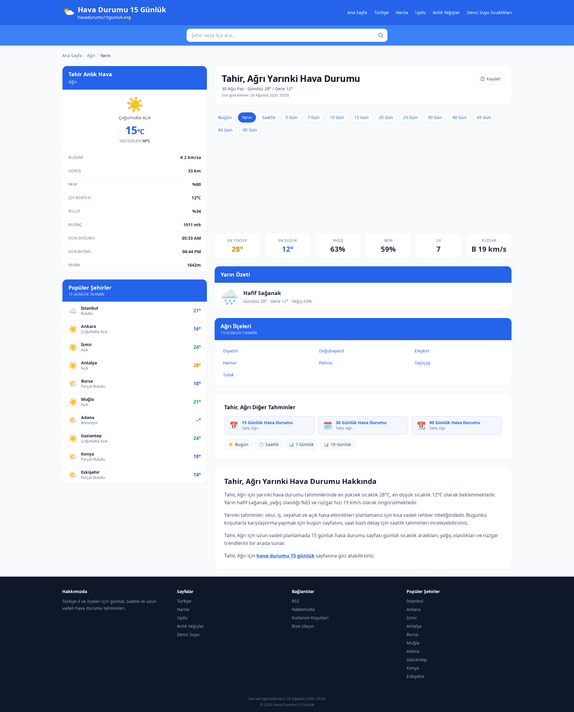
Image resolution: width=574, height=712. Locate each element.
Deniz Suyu (188, 634)
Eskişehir (416, 676)
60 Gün (225, 130)
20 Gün (386, 117)
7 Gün (314, 117)
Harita (402, 12)
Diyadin (230, 351)
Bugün (225, 117)
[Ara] (381, 35)
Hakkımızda (303, 609)
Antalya (414, 626)
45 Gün (484, 117)
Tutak (228, 375)
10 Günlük (337, 444)
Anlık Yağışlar (446, 12)
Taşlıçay (422, 363)
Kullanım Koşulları (310, 618)
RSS (295, 601)
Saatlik (268, 117)
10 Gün (337, 117)
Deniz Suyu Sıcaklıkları (489, 12)
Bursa (412, 634)
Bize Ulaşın (303, 626)
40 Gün (459, 117)
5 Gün (291, 117)
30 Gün (435, 117)
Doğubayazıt (331, 351)
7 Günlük (301, 444)
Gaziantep (417, 659)
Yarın (247, 117)
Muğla (413, 643)
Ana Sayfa (357, 12)
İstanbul (415, 601)
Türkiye (381, 12)
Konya (413, 668)
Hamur (230, 363)
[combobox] (287, 35)
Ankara (414, 609)
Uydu (420, 12)
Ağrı (91, 55)
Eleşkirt (422, 351)
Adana (413, 651)
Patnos (325, 363)
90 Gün (250, 130)
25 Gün (410, 117)
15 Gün (361, 117)
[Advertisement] (363, 184)
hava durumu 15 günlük (286, 555)
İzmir (412, 618)
